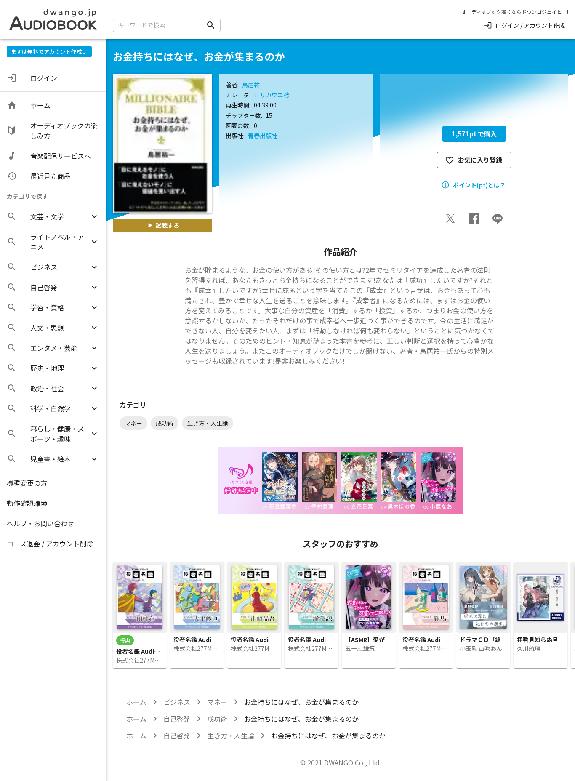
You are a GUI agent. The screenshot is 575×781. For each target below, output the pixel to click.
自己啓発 (176, 719)
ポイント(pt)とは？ (479, 185)
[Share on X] (450, 218)
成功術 (217, 719)
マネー (217, 702)
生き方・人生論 (230, 735)
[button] (53, 216)
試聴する (167, 225)
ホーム (136, 702)
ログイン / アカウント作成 (530, 25)
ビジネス (176, 702)
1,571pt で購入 (474, 133)
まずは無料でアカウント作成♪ (49, 52)
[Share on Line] (497, 218)
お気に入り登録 (480, 159)
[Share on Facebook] (474, 218)
